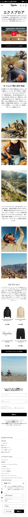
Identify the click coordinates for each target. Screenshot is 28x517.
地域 (6, 493)
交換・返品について (5, 447)
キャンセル (9, 511)
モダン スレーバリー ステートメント (8, 475)
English (9, 483)
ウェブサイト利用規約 (10, 421)
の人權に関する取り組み (6, 480)
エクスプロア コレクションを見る (14, 46)
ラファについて (4, 459)
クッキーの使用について (6, 423)
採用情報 (3, 462)
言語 (6, 504)
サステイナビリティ (5, 473)
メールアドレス (5, 395)
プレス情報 (3, 466)
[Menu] (2, 5)
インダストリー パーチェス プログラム (9, 464)
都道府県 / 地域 (8, 499)
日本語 (5, 483)
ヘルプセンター (4, 443)
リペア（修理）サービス (6, 449)
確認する (19, 511)
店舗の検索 (3, 440)
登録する (14, 414)
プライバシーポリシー (19, 423)
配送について (4, 445)
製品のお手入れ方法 (5, 452)
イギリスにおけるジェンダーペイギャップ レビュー (12, 477)
